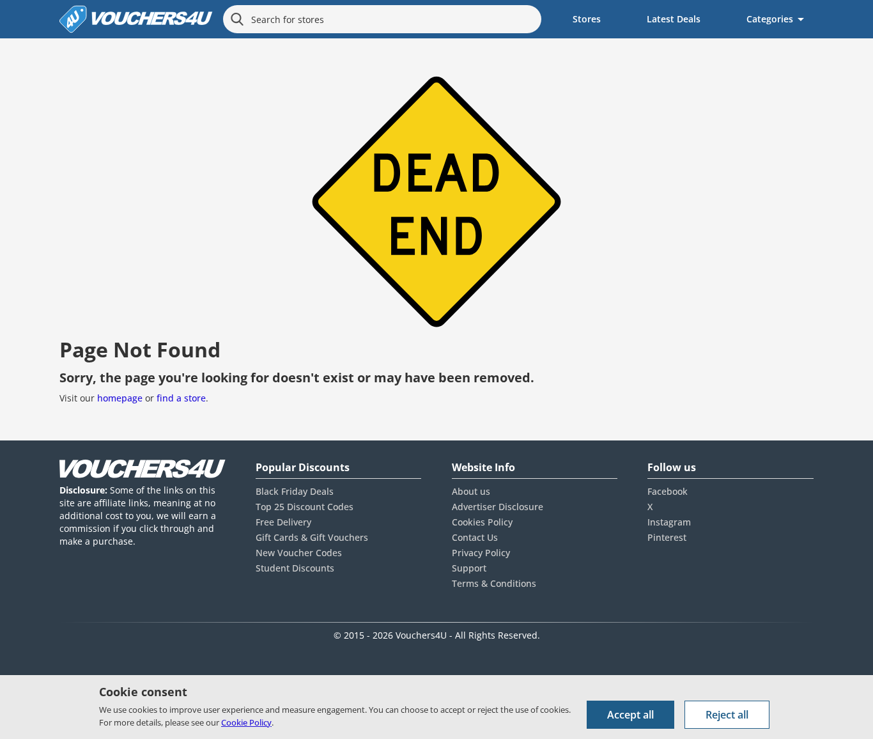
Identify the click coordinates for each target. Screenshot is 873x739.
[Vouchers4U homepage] (136, 19)
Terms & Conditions (494, 583)
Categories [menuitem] (769, 19)
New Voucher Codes (299, 553)
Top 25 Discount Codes (304, 507)
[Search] (237, 19)
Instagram (669, 522)
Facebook (667, 491)
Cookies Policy (482, 522)
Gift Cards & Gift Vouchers (312, 537)
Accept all (630, 715)
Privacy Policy (481, 553)
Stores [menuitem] (587, 19)
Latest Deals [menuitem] (673, 19)
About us (471, 491)
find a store (181, 398)
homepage (120, 398)
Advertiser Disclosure (497, 507)
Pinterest (666, 537)
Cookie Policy (246, 722)
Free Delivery (283, 522)
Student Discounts (295, 568)
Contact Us (475, 537)
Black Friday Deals (295, 491)
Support (469, 568)
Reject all (727, 715)
